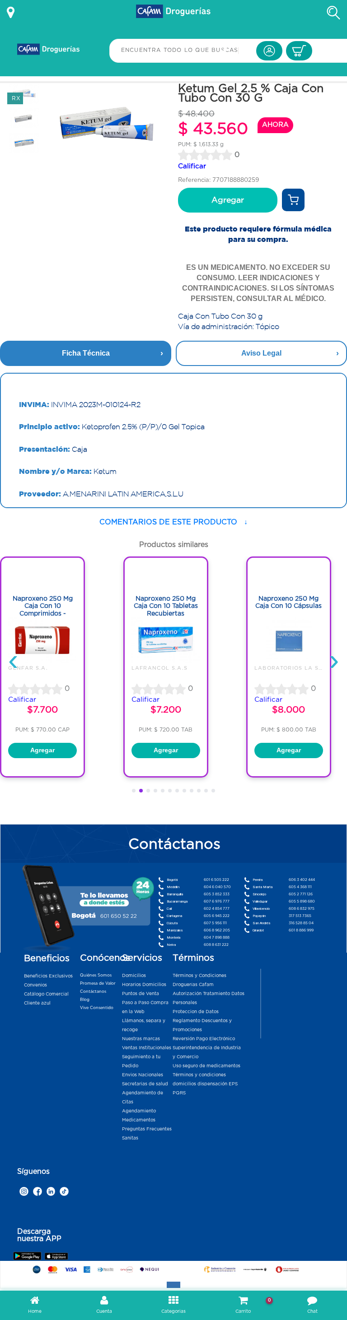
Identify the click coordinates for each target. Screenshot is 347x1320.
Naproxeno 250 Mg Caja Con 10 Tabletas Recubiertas (166, 606)
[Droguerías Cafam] (173, 13)
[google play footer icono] (28, 1255)
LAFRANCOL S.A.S (159, 668)
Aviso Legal (261, 353)
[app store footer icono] (56, 1255)
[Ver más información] (10, 12)
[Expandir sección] (173, 1285)
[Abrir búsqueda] (333, 12)
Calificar (192, 166)
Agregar (227, 199)
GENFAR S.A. (28, 668)
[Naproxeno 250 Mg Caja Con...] (42, 660)
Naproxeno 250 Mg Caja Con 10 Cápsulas (288, 602)
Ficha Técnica (86, 353)
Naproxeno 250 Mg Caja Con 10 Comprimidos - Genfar (43, 610)
